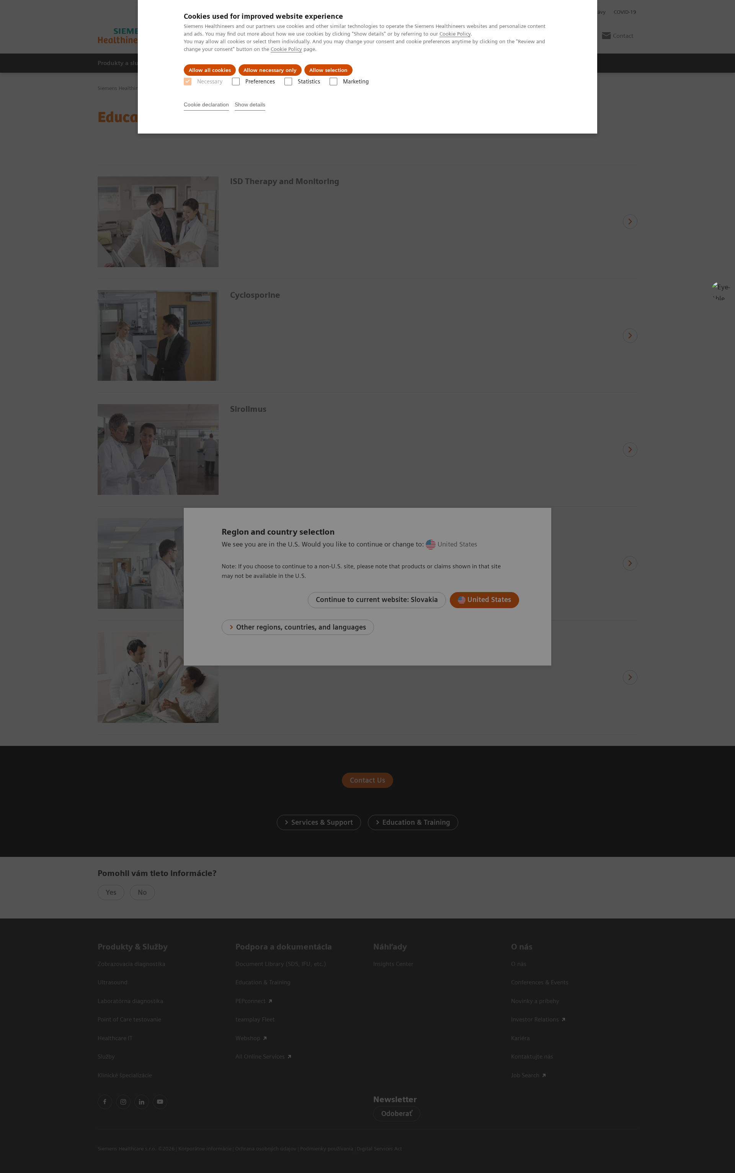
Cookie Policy (454, 34)
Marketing (356, 81)
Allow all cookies (210, 70)
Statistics (309, 81)
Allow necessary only (270, 70)
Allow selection (328, 70)
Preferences (260, 81)
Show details (250, 104)
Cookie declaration (206, 104)
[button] (720, 290)
